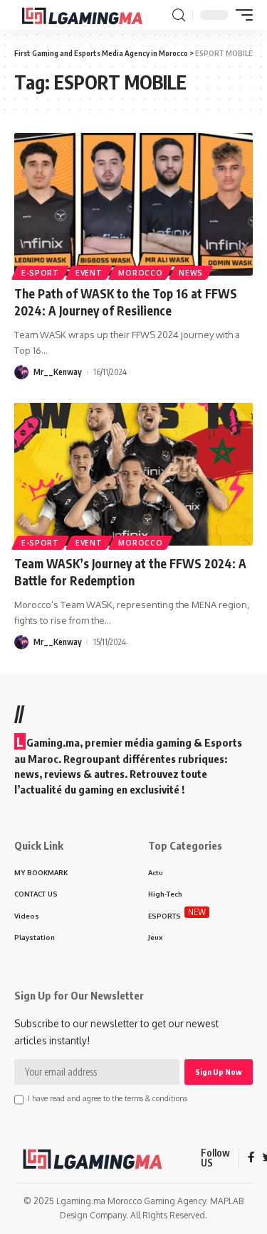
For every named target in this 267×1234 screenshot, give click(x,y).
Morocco (140, 273)
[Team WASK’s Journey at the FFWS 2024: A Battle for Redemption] (133, 474)
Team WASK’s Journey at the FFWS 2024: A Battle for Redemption (130, 572)
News (191, 273)
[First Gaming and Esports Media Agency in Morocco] (91, 15)
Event (89, 273)
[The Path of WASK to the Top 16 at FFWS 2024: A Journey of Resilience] (133, 204)
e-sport (40, 273)
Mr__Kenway (57, 372)
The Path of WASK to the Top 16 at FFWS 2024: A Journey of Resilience (125, 302)
